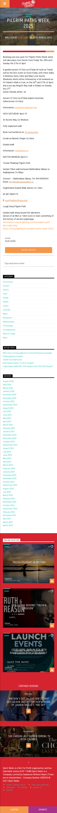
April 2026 (7, 385)
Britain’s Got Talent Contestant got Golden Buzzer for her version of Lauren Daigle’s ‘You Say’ (28, 701)
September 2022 (10, 509)
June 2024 (7, 455)
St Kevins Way (31, 132)
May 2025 (7, 418)
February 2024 (9, 468)
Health (5, 302)
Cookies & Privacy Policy (16, 784)
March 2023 (8, 495)
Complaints (10, 787)
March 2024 (8, 465)
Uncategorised (9, 330)
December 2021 (9, 515)
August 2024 (8, 448)
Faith (5, 294)
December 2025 (9, 395)
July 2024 (7, 452)
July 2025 (7, 411)
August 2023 (8, 489)
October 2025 (8, 401)
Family (5, 298)
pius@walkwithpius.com (16, 200)
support (9, 790)
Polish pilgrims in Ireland (13, 356)
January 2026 (8, 391)
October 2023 (8, 482)
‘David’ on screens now (12, 360)
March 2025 (8, 425)
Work (5, 338)
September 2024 (10, 445)
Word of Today (9, 334)
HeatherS (23, 38)
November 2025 (9, 398)
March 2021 (8, 522)
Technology (8, 326)
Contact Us (37, 787)
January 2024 (8, 472)
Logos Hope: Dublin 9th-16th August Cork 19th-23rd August (28, 366)
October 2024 (8, 442)
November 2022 (9, 502)
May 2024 (7, 458)
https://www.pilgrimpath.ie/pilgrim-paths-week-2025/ (28, 228)
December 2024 (9, 435)
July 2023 (7, 492)
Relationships (8, 322)
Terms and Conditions (40, 784)
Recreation (7, 318)
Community (8, 282)
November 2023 (9, 478)
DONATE (43, 809)
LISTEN (14, 809)
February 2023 (9, 499)
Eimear (7, 623)
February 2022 (9, 512)
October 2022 (8, 505)
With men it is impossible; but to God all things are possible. (27, 353)
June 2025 (7, 415)
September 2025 (10, 405)
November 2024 (9, 438)
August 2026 (8, 381)
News (28, 17)
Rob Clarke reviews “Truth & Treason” (18, 363)
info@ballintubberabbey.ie (21, 182)
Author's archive (28, 250)
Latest (5, 306)
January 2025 (8, 431)
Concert (6, 286)
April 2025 (7, 421)
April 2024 (7, 462)
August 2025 (8, 408)
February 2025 (9, 428)
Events (6, 290)
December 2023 (9, 475)
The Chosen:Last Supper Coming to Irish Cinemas (29, 738)
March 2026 (8, 388)
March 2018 (8, 525)
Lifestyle (6, 310)
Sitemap (24, 787)
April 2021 (7, 519)
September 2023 (10, 485)
